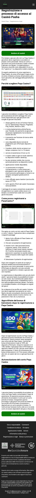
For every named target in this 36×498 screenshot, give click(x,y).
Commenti (25, 425)
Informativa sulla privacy (18, 434)
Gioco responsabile (13, 425)
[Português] (8, 28)
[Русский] (19, 28)
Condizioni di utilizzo (14, 428)
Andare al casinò (18, 53)
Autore (25, 431)
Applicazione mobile (15, 431)
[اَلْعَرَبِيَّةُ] (29, 28)
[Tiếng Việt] (24, 28)
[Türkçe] (3, 28)
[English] (14, 28)
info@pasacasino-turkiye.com (19, 491)
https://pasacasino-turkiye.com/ (18, 493)
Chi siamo (25, 428)
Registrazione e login (10, 437)
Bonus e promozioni (26, 437)
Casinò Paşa (5, 21)
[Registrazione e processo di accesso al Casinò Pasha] (5, 4)
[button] (33, 4)
